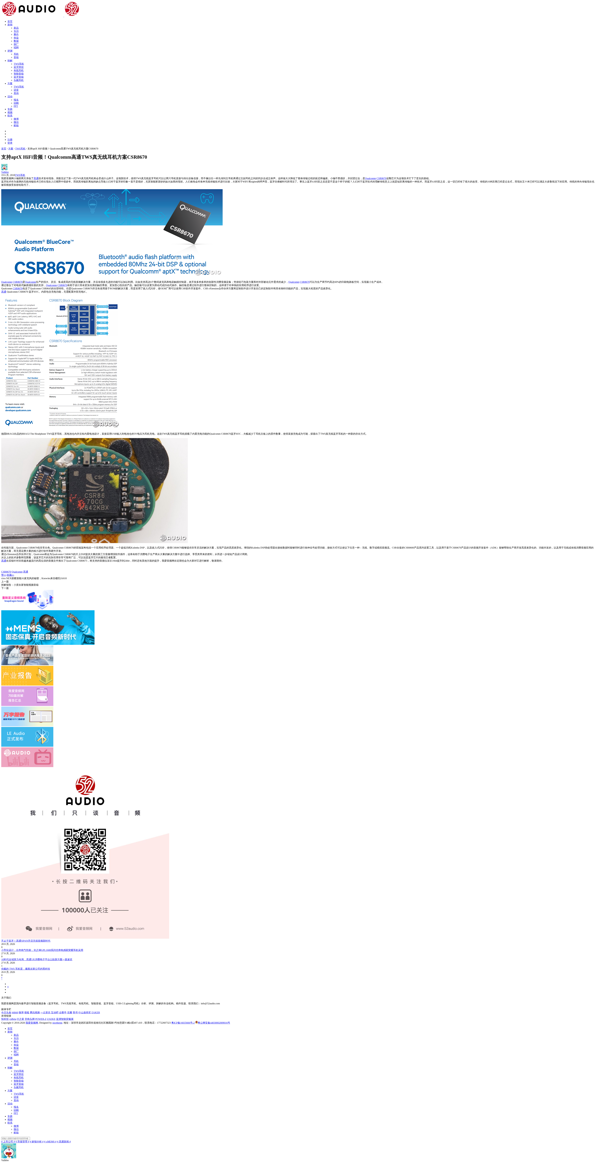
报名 (16, 99)
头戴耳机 (19, 80)
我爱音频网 (32, 1022)
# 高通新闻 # (64, 1141)
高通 (36, 178)
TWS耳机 (19, 64)
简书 (75, 1012)
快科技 (5, 1019)
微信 (16, 122)
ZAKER (95, 1012)
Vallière (5, 172)
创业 (16, 37)
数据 (16, 41)
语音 (16, 90)
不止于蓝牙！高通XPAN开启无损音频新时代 (25, 940)
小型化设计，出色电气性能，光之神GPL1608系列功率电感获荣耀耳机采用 (42, 950)
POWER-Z (40, 1019)
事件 (16, 34)
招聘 (16, 47)
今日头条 (6, 1012)
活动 (9, 96)
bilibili (15, 1012)
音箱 (16, 57)
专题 (9, 109)
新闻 (9, 24)
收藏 (10, 575)
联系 (9, 115)
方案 (9, 83)
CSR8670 (381, 178)
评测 (9, 50)
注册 (9, 139)
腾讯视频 (35, 1012)
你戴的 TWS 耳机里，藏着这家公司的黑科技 (25, 968)
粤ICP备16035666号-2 (183, 1022)
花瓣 (69, 1012)
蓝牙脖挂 (19, 67)
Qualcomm (370, 178)
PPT (16, 106)
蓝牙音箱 (19, 77)
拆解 (9, 60)
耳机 (16, 54)
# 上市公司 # (8, 1141)
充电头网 (30, 1019)
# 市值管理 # (22, 1141)
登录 (9, 143)
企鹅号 (63, 1012)
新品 (16, 28)
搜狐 (26, 1012)
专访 (16, 31)
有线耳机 (19, 70)
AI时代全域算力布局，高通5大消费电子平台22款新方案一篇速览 (36, 959)
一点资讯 (45, 1012)
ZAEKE (51, 1019)
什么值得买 (84, 1012)
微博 (16, 119)
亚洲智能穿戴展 (65, 1019)
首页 (9, 21)
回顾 (16, 103)
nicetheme (57, 1022)
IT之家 (20, 1019)
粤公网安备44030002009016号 (214, 1022)
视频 (9, 112)
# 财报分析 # (37, 1141)
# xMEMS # (50, 1141)
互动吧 (54, 1012)
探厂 (16, 44)
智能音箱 (19, 73)
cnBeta (12, 1019)
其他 (16, 93)
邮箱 (16, 125)
